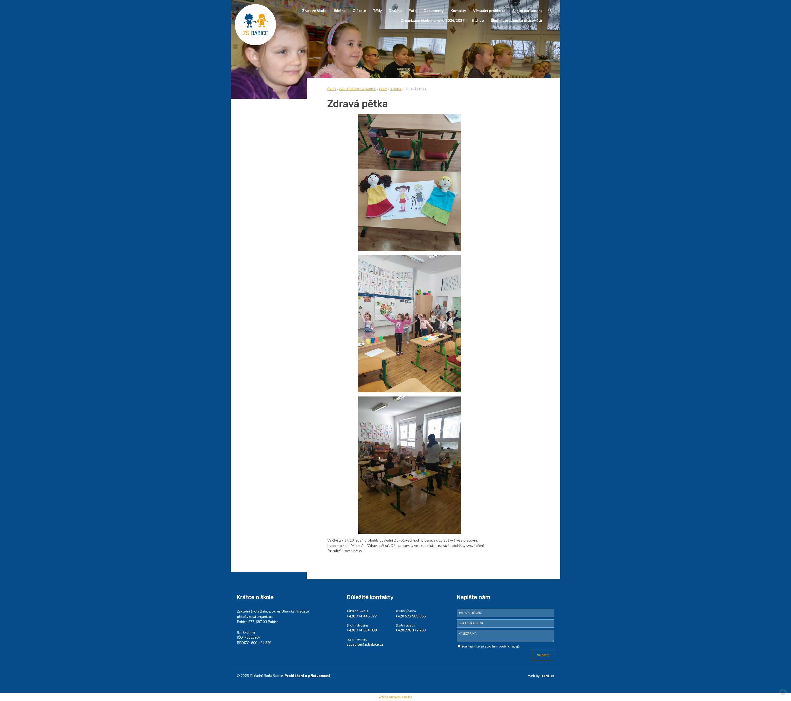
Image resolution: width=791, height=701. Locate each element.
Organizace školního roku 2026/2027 (432, 20)
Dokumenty (433, 10)
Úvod (331, 89)
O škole (359, 10)
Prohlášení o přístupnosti (307, 675)
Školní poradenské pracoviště (516, 20)
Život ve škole (314, 10)
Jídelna (339, 10)
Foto (413, 10)
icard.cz (547, 675)
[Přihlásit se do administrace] (783, 693)
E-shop (478, 20)
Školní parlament (527, 10)
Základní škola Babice (357, 89)
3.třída (395, 89)
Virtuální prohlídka (489, 10)
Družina (395, 10)
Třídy (377, 10)
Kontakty (458, 10)
